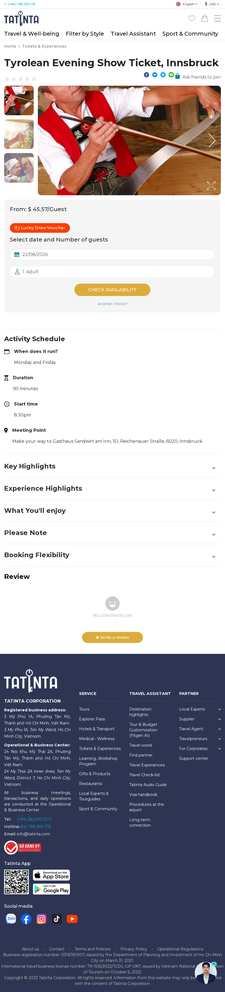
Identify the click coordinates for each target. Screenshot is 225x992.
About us (30, 949)
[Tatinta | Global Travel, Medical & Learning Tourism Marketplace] (22, 18)
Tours (84, 709)
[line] (171, 74)
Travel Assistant (133, 33)
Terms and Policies (92, 949)
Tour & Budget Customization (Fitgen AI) (143, 730)
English (189, 4)
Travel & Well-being (31, 33)
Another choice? (112, 303)
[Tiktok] (56, 918)
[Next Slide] (212, 140)
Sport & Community (190, 33)
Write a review (114, 637)
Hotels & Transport (96, 728)
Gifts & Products (94, 773)
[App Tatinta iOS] (51, 876)
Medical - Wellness (96, 738)
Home (10, 46)
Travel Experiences (147, 765)
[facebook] (146, 74)
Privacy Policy (133, 949)
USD (210, 3)
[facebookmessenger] (155, 74)
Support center (193, 758)
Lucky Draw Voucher (43, 227)
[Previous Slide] (46, 140)
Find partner (141, 755)
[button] (19, 100)
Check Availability (112, 289)
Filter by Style (85, 33)
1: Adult (30, 271)
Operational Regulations (180, 949)
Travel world (140, 745)
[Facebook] (26, 918)
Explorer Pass (92, 719)
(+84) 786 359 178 (21, 4)
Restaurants (90, 783)
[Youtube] (72, 918)
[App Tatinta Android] (51, 890)
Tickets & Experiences (44, 46)
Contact (56, 949)
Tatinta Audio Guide (148, 784)
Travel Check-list (144, 774)
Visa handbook (143, 794)
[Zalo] (10, 918)
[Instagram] (41, 918)
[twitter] (163, 74)
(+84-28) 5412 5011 (34, 819)
